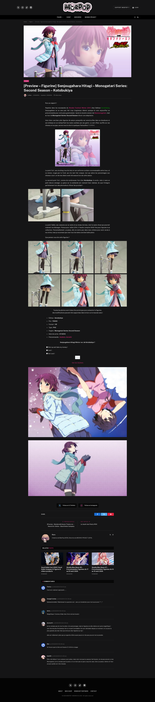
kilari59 (49, 656)
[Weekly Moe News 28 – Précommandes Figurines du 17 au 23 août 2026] (77, 559)
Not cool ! (51, 353)
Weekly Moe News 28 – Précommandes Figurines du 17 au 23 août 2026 (77, 569)
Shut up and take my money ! (58, 347)
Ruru (30, 95)
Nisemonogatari (100, 113)
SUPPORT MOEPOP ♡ (122, 7)
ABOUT (60, 691)
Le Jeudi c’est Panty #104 (89, 524)
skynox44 (50, 623)
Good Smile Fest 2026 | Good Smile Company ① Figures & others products (51, 569)
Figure (26, 81)
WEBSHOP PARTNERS (81, 691)
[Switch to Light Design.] (135, 17)
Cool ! (50, 350)
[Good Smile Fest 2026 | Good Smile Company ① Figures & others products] (52, 559)
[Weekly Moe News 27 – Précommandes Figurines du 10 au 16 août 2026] (103, 559)
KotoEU (69, 337)
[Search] (137, 17)
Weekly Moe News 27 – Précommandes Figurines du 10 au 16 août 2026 (103, 569)
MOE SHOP (68, 691)
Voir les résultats (77, 363)
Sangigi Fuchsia (51, 599)
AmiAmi (62, 337)
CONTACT (94, 691)
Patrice (49, 587)
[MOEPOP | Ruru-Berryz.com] (77, 7)
